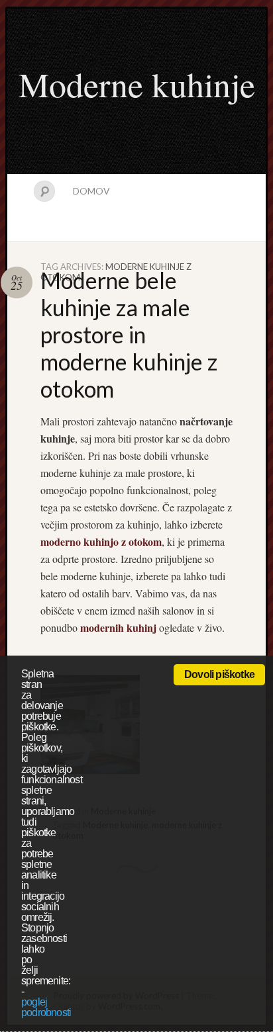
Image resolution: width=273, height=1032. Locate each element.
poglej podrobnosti (46, 1007)
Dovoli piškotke (219, 674)
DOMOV (91, 190)
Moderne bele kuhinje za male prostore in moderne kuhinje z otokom (128, 334)
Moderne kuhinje (137, 84)
